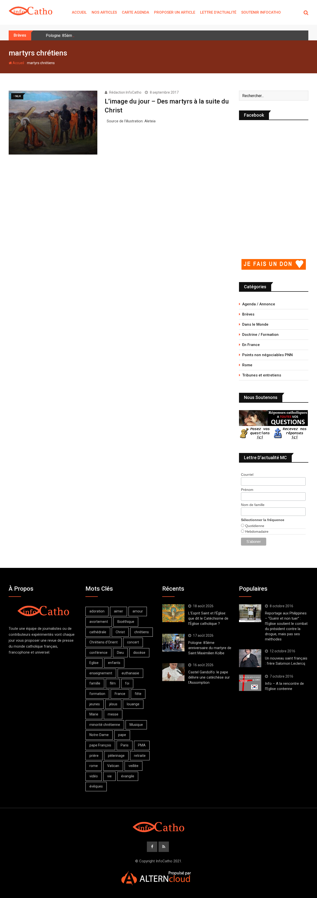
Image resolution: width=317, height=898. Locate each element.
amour (137, 611)
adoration (97, 611)
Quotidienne (254, 526)
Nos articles (104, 12)
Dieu (120, 653)
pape (122, 735)
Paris (125, 745)
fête (138, 694)
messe (113, 714)
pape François (100, 745)
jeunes (94, 704)
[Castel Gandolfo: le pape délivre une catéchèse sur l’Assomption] (173, 672)
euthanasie (130, 673)
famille (94, 683)
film (113, 683)
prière (94, 756)
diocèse (139, 653)
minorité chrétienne (104, 725)
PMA (142, 745)
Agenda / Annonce (258, 304)
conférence (98, 653)
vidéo (93, 776)
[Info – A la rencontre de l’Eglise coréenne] (250, 683)
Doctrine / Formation (260, 334)
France (120, 694)
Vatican (113, 766)
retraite (140, 756)
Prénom (247, 490)
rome (93, 766)
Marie (93, 714)
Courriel (247, 474)
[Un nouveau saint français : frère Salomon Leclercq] (250, 658)
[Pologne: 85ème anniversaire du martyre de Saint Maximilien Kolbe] (173, 643)
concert (133, 642)
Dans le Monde (255, 324)
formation (97, 694)
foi (127, 683)
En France (251, 345)
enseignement (100, 673)
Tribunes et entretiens (261, 375)
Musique (136, 725)
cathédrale (97, 632)
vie (109, 776)
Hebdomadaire (256, 531)
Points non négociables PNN (267, 355)
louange (133, 704)
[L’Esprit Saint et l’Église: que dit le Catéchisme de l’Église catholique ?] (173, 613)
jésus (113, 704)
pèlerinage (116, 756)
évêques (96, 786)
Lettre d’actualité (218, 12)
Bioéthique (125, 622)
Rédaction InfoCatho (125, 92)
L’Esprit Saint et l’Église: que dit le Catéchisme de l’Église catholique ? (208, 618)
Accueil (79, 12)
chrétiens (141, 632)
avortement (98, 622)
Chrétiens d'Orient (103, 642)
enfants (114, 663)
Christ (120, 632)
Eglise (94, 663)
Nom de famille (252, 505)
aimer (118, 611)
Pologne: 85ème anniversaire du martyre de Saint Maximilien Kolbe (209, 647)
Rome (247, 365)
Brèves (248, 314)
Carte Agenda (135, 12)
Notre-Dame (99, 735)
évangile (127, 776)
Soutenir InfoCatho (261, 12)
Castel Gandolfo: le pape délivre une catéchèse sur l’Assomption (209, 677)
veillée (133, 766)
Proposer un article (174, 12)
